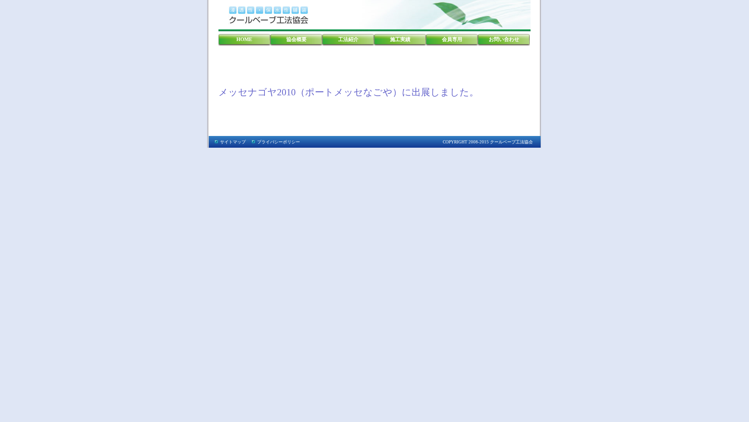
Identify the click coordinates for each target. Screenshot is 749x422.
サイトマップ (233, 142)
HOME (244, 39)
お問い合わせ (504, 39)
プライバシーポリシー (278, 142)
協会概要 (296, 39)
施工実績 (400, 39)
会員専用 (452, 39)
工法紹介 (348, 39)
